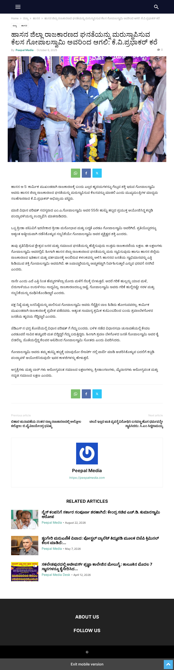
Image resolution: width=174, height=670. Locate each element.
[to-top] (168, 662)
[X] (97, 173)
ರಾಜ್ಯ (25, 18)
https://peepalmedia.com (87, 477)
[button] (18, 7)
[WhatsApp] (75, 173)
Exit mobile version (87, 664)
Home (15, 18)
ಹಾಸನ (36, 18)
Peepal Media (25, 50)
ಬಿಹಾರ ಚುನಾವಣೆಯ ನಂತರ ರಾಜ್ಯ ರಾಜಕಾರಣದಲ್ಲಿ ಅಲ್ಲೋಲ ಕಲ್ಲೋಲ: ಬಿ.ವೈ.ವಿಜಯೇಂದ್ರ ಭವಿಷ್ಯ (46, 424)
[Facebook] (86, 173)
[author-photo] (87, 464)
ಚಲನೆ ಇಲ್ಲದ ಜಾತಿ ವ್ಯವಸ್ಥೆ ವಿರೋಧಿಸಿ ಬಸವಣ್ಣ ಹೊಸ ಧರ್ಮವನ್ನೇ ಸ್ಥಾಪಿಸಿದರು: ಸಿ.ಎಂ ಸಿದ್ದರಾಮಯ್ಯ (126, 424)
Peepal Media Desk (56, 575)
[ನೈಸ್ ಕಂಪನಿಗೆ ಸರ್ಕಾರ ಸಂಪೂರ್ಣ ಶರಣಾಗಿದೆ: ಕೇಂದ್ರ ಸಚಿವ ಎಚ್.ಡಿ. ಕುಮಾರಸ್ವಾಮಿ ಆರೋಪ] (24, 520)
